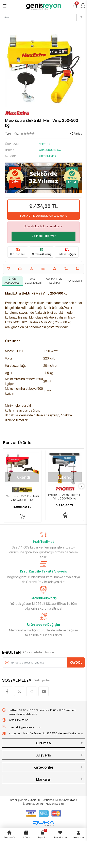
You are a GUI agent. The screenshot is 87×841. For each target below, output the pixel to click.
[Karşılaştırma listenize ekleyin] (43, 268)
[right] (81, 486)
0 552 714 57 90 (18, 720)
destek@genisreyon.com (25, 727)
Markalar (43, 779)
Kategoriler (43, 767)
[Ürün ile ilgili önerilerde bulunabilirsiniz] (78, 268)
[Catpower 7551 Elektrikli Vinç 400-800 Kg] (22, 469)
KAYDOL (76, 662)
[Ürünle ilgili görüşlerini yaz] (32, 268)
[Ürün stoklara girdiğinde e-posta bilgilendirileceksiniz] (55, 268)
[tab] (12, 281)
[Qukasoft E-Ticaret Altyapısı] (43, 823)
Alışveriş (43, 755)
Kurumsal (43, 743)
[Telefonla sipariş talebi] (67, 268)
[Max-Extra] (43, 113)
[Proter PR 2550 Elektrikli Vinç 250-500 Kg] (65, 469)
